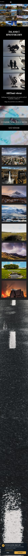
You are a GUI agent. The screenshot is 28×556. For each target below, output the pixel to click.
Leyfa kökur (20, 552)
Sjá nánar (14, 128)
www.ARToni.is (19, 101)
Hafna (8, 552)
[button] (10, 2)
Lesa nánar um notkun (9, 549)
